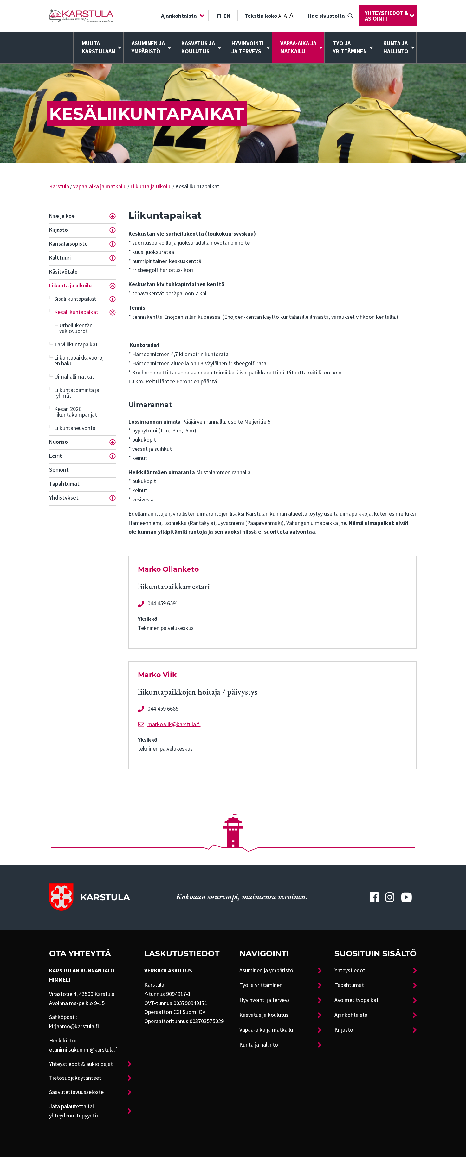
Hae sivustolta (326, 16)
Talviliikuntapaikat (76, 344)
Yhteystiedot (349, 970)
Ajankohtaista (179, 16)
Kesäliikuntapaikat (76, 312)
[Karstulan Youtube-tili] (406, 897)
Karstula (59, 186)
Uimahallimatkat (74, 376)
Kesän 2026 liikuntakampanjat (75, 411)
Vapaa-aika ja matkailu (298, 47)
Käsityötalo (63, 271)
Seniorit (59, 470)
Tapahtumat (64, 483)
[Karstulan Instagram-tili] (390, 897)
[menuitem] (181, 15)
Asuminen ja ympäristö (148, 47)
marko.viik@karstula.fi (174, 724)
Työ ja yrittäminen (350, 47)
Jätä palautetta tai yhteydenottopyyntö (73, 1111)
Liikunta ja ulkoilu (151, 186)
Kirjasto (58, 230)
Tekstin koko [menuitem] (268, 15)
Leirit (55, 456)
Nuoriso (58, 442)
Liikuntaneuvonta (74, 428)
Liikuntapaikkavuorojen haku (79, 360)
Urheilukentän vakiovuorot (76, 328)
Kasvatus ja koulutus (198, 47)
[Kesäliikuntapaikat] (81, 15)
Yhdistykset (64, 497)
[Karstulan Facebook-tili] (374, 897)
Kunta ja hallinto (395, 47)
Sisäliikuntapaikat (75, 299)
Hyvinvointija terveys (247, 47)
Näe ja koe (62, 216)
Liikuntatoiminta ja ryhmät (76, 392)
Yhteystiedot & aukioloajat (81, 1064)
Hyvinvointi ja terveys (264, 1000)
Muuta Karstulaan (98, 47)
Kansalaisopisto (68, 244)
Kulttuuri (60, 257)
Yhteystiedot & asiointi (386, 15)
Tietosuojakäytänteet (75, 1078)
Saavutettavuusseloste (76, 1092)
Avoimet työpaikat (356, 1000)
